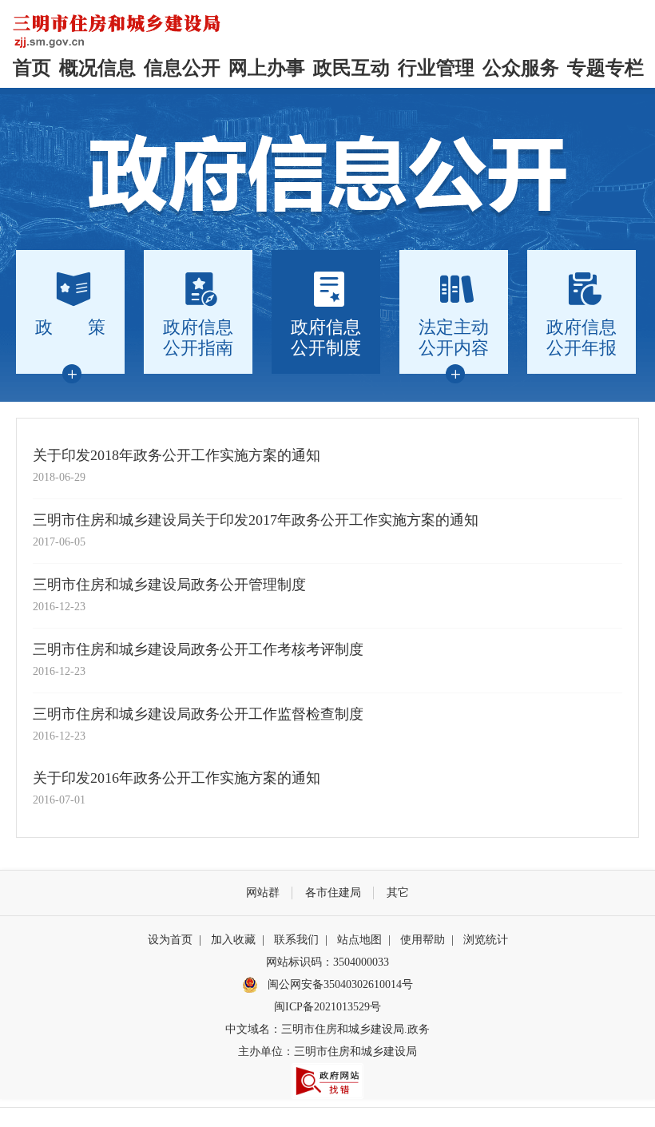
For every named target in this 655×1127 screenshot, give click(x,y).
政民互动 (351, 68)
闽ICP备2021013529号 (327, 1007)
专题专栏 (605, 68)
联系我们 (296, 940)
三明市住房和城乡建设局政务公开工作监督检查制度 (198, 714)
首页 (32, 68)
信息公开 (182, 68)
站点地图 (359, 940)
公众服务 (520, 68)
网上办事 (266, 68)
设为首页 (170, 940)
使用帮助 (422, 940)
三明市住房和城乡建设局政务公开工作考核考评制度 (198, 649)
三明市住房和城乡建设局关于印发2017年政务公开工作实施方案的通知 (255, 520)
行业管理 (436, 68)
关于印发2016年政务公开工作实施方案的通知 (176, 778)
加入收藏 (233, 940)
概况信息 (97, 68)
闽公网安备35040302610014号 (338, 984)
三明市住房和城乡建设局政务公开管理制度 (169, 585)
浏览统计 (485, 940)
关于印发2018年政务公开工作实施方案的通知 (176, 455)
